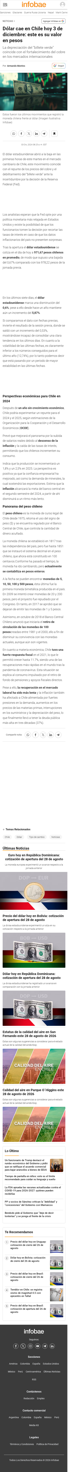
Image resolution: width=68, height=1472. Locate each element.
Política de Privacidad (47, 1444)
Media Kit (34, 1425)
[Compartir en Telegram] (44, 134)
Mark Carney (59, 12)
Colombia (25, 1363)
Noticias (8, 21)
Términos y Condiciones (22, 1444)
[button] (5, 4)
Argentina (14, 1417)
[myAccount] (62, 4)
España (36, 1363)
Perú (20, 1371)
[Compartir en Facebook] (21, 134)
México (11, 1371)
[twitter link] (23, 1346)
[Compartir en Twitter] (29, 134)
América (13, 1363)
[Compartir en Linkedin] (36, 134)
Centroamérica (33, 1371)
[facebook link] (15, 1346)
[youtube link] (37, 1346)
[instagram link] (30, 1346)
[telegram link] (45, 1346)
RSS (34, 1379)
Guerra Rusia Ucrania (32, 12)
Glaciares (14, 12)
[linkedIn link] (52, 1346)
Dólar (19, 837)
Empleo (41, 1398)
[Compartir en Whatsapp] (14, 134)
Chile (7, 837)
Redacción (29, 1398)
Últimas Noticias (52, 1371)
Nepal (48, 12)
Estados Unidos (51, 1363)
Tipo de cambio (37, 837)
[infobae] (34, 4)
